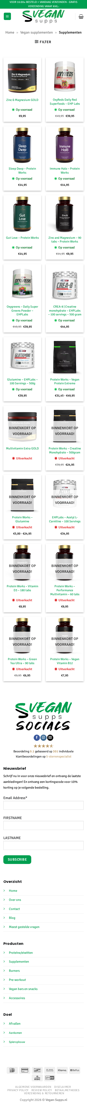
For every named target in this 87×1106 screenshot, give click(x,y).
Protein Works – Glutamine (22, 519)
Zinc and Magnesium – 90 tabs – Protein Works (64, 240)
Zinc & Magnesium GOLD (22, 100)
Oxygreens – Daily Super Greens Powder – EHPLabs (22, 311)
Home (9, 32)
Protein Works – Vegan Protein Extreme (64, 381)
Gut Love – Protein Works (22, 238)
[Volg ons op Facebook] (37, 738)
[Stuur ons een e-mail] (50, 738)
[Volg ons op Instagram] (43, 738)
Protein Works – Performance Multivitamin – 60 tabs (64, 590)
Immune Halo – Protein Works (65, 170)
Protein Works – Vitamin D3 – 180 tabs (22, 588)
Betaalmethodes (67, 1090)
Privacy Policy (18, 1090)
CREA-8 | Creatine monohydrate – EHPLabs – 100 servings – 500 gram (64, 311)
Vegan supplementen (36, 32)
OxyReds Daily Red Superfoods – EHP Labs (65, 102)
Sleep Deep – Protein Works (22, 170)
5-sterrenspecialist (58, 756)
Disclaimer (62, 1087)
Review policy (41, 1090)
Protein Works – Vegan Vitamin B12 (64, 661)
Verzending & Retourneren (44, 1093)
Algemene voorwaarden (33, 1087)
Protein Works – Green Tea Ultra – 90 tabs (22, 661)
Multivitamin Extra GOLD (22, 448)
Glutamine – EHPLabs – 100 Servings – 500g (22, 381)
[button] (7, 16)
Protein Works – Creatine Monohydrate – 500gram (65, 450)
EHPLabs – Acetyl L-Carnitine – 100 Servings (65, 519)
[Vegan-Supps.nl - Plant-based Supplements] (44, 16)
